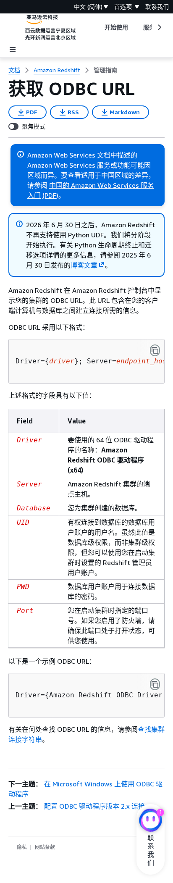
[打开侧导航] (12, 49)
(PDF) (50, 195)
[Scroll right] (159, 27)
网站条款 (45, 847)
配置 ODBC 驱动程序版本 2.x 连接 (94, 806)
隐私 (22, 847)
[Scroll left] (98, 27)
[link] (105, 70)
